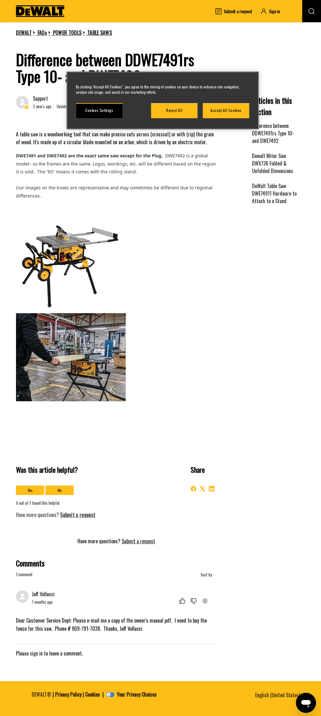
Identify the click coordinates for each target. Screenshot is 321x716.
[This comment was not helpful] (193, 601)
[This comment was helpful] (182, 601)
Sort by (207, 574)
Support (40, 98)
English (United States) (278, 695)
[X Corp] (202, 489)
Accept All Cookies (226, 110)
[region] (162, 100)
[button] (273, 11)
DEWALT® (41, 694)
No (60, 490)
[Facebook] (193, 489)
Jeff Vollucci (43, 594)
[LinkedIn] (211, 489)
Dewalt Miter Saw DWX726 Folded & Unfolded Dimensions (272, 163)
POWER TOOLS (67, 32)
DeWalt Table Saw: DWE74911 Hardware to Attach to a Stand (274, 193)
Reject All (174, 110)
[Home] (40, 11)
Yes (30, 490)
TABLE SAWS (99, 32)
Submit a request (138, 541)
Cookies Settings (99, 110)
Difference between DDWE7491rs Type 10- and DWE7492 (273, 133)
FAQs (42, 32)
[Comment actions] (204, 601)
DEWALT (24, 32)
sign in (36, 653)
